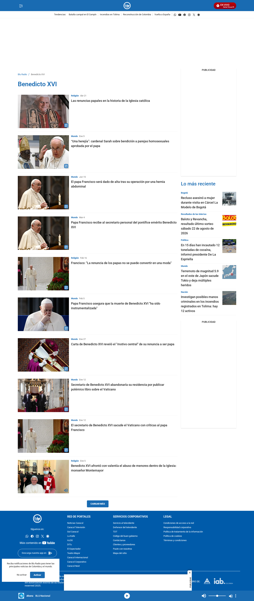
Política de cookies (172, 536)
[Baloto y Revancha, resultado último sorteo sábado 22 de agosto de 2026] (229, 220)
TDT (115, 532)
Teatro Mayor (73, 553)
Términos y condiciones (175, 540)
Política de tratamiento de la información (183, 532)
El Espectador (74, 549)
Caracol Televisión (76, 527)
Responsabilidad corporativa (177, 527)
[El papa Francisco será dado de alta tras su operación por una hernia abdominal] (43, 192)
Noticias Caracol (75, 523)
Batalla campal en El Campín (82, 14)
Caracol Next (73, 566)
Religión (75, 95)
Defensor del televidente (125, 527)
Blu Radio (22, 74)
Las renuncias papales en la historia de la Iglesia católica (110, 101)
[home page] (127, 5)
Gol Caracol (72, 532)
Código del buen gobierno (125, 536)
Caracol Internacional (77, 558)
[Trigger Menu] (21, 5)
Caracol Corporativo (76, 562)
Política (184, 240)
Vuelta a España (162, 14)
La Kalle (71, 536)
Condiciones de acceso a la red (178, 523)
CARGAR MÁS (98, 503)
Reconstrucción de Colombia (137, 14)
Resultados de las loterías (193, 214)
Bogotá (184, 193)
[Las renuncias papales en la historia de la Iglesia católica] (43, 111)
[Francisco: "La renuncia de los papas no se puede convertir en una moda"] (43, 273)
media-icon (127, 596)
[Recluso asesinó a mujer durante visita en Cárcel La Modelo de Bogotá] (229, 199)
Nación (184, 292)
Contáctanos (119, 540)
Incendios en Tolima (110, 14)
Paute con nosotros (122, 549)
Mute (204, 596)
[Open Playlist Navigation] (235, 596)
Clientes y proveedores (124, 545)
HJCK (70, 540)
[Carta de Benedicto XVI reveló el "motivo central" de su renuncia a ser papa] (43, 355)
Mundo (74, 136)
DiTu (69, 545)
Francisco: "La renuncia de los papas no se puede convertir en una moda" (121, 263)
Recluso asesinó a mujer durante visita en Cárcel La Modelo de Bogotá (199, 202)
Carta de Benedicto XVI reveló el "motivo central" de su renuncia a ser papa (122, 344)
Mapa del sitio (120, 553)
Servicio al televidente (123, 523)
